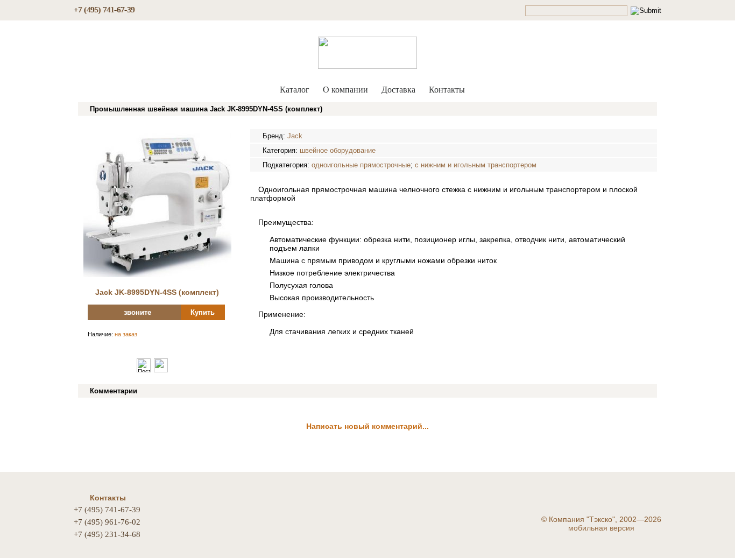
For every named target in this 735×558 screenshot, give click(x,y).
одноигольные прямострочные (361, 165)
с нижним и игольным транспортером (475, 165)
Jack (294, 136)
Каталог (294, 89)
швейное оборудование (338, 150)
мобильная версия (601, 528)
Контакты (447, 89)
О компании (345, 89)
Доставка (398, 89)
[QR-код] (160, 370)
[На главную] (367, 50)
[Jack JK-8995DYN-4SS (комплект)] (157, 275)
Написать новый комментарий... (367, 426)
